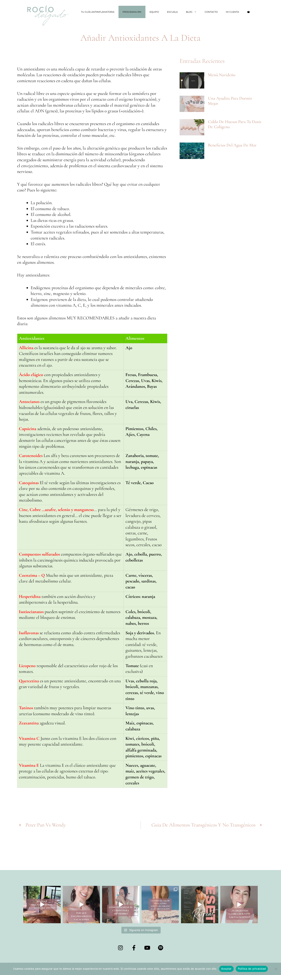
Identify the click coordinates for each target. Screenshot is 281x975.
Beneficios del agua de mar (232, 145)
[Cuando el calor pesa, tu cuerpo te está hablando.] (160, 904)
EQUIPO (154, 11)
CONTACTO (211, 11)
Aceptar (226, 968)
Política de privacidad (252, 968)
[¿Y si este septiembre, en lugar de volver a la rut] (199, 904)
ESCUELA (172, 11)
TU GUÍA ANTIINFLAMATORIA (97, 11)
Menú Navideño (221, 74)
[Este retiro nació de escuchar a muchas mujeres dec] (42, 904)
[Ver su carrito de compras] (248, 12)
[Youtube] (147, 947)
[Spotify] (160, 947)
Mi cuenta (232, 11)
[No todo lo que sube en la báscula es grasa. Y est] (81, 904)
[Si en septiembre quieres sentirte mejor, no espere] (120, 904)
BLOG (189, 11)
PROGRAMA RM (132, 11)
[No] (276, 969)
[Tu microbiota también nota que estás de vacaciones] (239, 904)
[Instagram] (120, 947)
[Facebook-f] (134, 947)
